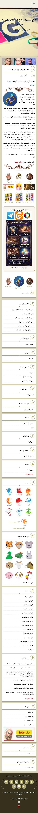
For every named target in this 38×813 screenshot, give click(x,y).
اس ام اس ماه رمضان (27, 313)
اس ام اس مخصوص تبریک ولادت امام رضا (22, 309)
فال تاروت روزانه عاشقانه (26, 641)
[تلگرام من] (27, 782)
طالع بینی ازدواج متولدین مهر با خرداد (19, 22)
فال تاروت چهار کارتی (27, 617)
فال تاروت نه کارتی (28, 629)
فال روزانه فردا (29, 767)
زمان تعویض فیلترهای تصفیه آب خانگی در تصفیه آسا (19, 663)
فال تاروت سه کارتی (27, 613)
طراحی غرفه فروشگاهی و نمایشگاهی (23, 688)
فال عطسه (30, 753)
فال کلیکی (30, 441)
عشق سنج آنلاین (28, 456)
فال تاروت (30, 649)
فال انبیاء (30, 358)
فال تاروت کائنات (28, 604)
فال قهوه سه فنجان (28, 376)
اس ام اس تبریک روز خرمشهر (25, 325)
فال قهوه (30, 372)
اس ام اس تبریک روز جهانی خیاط (25, 330)
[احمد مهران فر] (30, 62)
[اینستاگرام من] (16, 782)
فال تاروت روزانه (28, 596)
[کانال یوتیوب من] (19, 786)
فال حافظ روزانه (29, 716)
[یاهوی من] (32, 782)
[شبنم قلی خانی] (8, 62)
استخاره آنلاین (29, 344)
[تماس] (11, 782)
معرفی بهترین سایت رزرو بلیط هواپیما (23, 684)
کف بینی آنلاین (29, 395)
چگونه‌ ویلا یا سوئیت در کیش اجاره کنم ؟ (22, 680)
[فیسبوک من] (21, 782)
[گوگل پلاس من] (24, 786)
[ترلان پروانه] (19, 62)
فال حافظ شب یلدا (28, 720)
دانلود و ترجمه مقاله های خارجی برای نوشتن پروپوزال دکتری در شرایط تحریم (20, 693)
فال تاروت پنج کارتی (28, 621)
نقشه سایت (13, 798)
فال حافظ (30, 712)
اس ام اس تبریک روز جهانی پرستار (24, 317)
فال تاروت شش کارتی (27, 625)
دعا (32, 427)
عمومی (23, 293)
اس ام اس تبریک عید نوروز (26, 321)
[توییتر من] (6, 782)
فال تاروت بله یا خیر (28, 645)
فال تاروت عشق (29, 637)
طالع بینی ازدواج (25, 162)
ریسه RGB (30, 470)
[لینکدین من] (14, 786)
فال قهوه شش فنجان (27, 380)
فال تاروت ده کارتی (28, 633)
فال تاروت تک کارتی (28, 608)
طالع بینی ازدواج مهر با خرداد (18, 69)
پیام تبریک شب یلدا (28, 724)
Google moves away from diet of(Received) (22, 668)
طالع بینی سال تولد (28, 582)
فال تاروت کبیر (29, 600)
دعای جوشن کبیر (28, 423)
